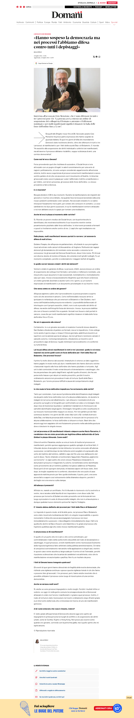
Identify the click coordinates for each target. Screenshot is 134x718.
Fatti (60, 22)
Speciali (114, 22)
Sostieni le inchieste (82, 7)
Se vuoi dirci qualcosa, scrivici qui (51, 697)
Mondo (54, 22)
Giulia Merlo (38, 52)
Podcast (98, 7)
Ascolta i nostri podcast (48, 677)
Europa (47, 22)
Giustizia (85, 22)
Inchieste (20, 22)
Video (107, 22)
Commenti (30, 22)
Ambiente (67, 22)
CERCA (28, 7)
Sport (101, 22)
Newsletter (110, 7)
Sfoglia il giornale (86, 3)
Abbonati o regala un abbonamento (52, 690)
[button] (94, 57)
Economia (77, 22)
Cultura (93, 22)
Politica (40, 22)
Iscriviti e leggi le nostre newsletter (52, 671)
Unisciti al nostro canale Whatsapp (52, 684)
